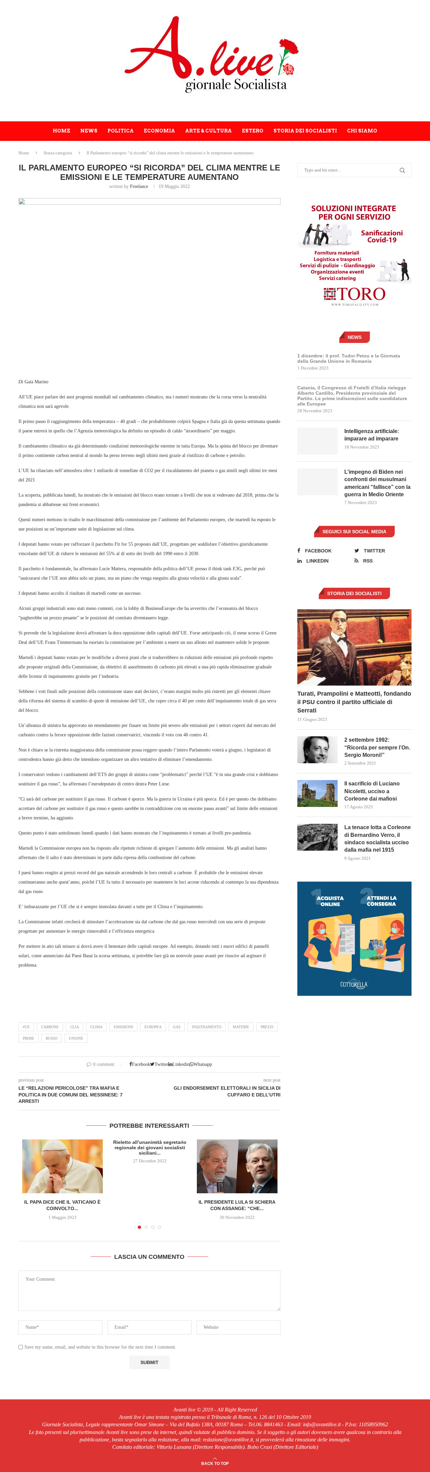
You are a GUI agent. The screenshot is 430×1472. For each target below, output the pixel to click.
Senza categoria (58, 152)
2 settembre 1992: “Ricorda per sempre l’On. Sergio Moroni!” (377, 747)
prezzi (267, 1027)
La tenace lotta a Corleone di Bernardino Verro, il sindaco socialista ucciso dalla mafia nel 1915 (377, 838)
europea (153, 1027)
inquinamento (206, 1027)
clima (96, 1027)
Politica (121, 130)
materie (241, 1027)
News (88, 130)
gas (176, 1027)
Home (61, 130)
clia (74, 1027)
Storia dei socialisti (305, 130)
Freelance (139, 186)
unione (76, 1038)
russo (51, 1038)
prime (28, 1038)
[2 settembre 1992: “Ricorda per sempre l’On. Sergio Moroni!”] (317, 749)
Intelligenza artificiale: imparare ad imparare (371, 434)
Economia (159, 130)
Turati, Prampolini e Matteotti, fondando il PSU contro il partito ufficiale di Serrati (354, 702)
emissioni (123, 1027)
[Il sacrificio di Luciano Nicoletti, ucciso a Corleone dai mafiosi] (317, 793)
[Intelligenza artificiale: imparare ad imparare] (317, 441)
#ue (26, 1027)
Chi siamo (362, 130)
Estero (252, 130)
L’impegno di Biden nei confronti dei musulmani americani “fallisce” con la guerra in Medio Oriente (377, 483)
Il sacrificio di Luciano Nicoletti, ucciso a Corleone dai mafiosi (372, 791)
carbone (50, 1027)
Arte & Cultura (208, 130)
